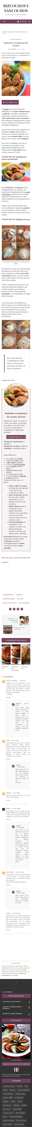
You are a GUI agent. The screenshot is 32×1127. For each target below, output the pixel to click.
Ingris (8, 740)
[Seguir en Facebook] (20, 21)
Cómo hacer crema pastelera (12, 1001)
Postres (5, 1116)
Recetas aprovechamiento (16, 1116)
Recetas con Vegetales (10, 603)
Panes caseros (6, 1109)
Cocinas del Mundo (8, 1093)
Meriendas (16, 1105)
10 (23, 49)
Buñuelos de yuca (23, 219)
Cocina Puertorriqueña (23, 1090)
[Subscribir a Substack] (18, 21)
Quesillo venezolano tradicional (12, 1013)
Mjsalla (8, 808)
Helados (20, 1101)
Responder (8, 697)
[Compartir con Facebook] (10, 609)
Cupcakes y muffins (7, 1097)
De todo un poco (19, 1097)
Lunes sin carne (7, 1105)
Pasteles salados (17, 1109)
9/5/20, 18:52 (16, 793)
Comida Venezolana (9, 598)
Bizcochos (12, 1090)
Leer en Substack (7, 992)
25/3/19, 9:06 (21, 767)
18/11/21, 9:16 (20, 893)
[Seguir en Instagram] (25, 21)
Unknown (8, 793)
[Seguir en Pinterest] (23, 21)
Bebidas (5, 1090)
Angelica (7, 548)
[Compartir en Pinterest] (18, 609)
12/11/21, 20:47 (20, 872)
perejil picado (19, 464)
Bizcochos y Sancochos (16, 8)
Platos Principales (20, 1112)
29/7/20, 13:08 (16, 808)
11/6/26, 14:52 (16, 913)
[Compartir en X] (14, 609)
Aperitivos (19, 594)
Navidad (24, 1105)
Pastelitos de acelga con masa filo (14, 158)
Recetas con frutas (7, 1124)
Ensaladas (5, 1101)
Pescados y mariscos (8, 1112)
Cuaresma (20, 598)
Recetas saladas (24, 603)
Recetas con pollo (19, 1124)
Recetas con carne (21, 1120)
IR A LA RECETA (10, 102)
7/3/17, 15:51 (22, 680)
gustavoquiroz (10, 872)
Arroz (26, 1086)
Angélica (18, 703)
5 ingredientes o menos (8, 1086)
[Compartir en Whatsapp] (22, 609)
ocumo (6, 109)
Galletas (13, 1101)
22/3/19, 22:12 (15, 740)
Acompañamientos (16, 39)
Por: (12, 49)
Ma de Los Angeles (11, 680)
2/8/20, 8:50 (20, 827)
